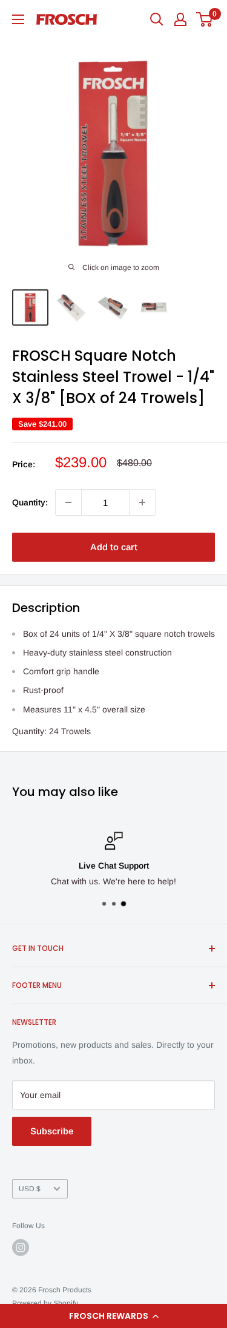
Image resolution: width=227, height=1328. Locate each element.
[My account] (180, 19)
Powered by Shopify (45, 1303)
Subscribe (51, 1131)
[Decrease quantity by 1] (68, 502)
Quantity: (30, 502)
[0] (204, 19)
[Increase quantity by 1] (142, 502)
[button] (113, 1316)
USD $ (30, 1189)
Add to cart (113, 547)
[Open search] (156, 19)
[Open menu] (18, 19)
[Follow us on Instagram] (20, 1247)
